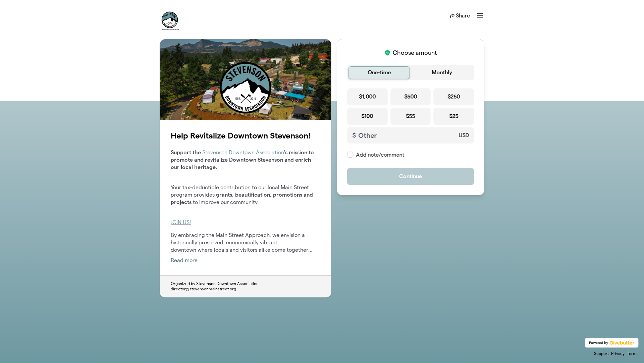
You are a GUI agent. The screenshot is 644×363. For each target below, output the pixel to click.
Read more (184, 260)
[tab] (379, 73)
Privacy (618, 353)
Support (601, 353)
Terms (633, 353)
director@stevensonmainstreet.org (203, 289)
